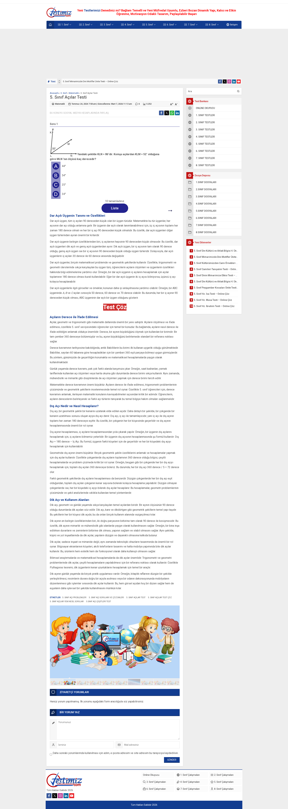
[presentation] (59, 81)
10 (173, 682)
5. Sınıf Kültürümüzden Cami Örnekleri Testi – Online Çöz (90, 81)
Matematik (74, 93)
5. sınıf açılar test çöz (160, 597)
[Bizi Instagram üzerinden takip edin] (229, 81)
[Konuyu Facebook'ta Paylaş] (161, 113)
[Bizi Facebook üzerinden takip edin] (220, 81)
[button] (56, 682)
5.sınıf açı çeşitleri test (98, 601)
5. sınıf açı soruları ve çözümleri (106, 597)
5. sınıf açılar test (136, 597)
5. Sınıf (64, 93)
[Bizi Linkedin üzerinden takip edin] (234, 81)
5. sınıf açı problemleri (74, 597)
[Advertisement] (144, 53)
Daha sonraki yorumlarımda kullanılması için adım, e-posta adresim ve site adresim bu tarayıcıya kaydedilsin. (115, 753)
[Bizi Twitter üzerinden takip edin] (225, 81)
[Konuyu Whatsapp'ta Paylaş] (172, 113)
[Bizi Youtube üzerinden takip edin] (239, 81)
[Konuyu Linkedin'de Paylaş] (177, 113)
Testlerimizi (92, 10)
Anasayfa (54, 93)
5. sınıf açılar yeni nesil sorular (67, 601)
